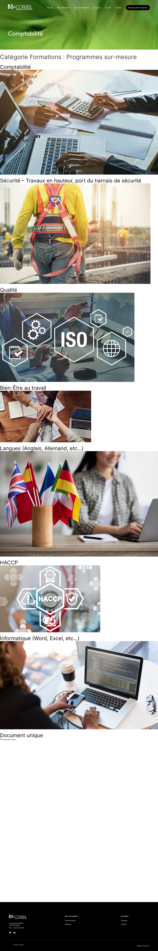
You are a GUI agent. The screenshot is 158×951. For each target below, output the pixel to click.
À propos (97, 8)
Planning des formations (138, 8)
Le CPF (108, 8)
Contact (118, 8)
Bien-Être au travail (23, 388)
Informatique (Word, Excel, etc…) (39, 638)
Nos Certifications (81, 8)
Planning (68, 924)
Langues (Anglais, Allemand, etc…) (42, 448)
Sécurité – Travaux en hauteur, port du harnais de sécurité (70, 180)
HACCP (9, 562)
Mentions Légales (18, 945)
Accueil (50, 8)
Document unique (21, 735)
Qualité (8, 290)
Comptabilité (15, 67)
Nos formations (63, 8)
